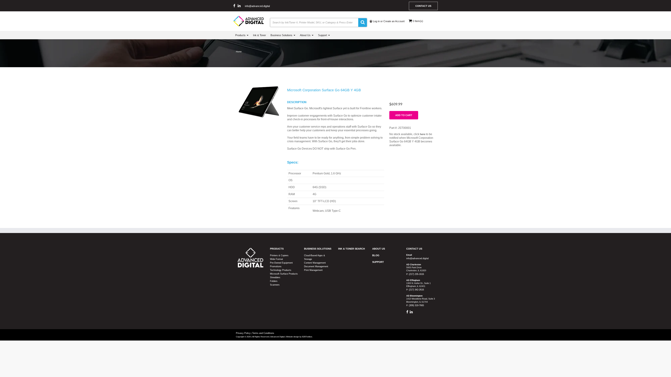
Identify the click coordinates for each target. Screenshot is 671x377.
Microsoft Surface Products (284, 273)
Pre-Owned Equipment (281, 262)
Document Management (316, 266)
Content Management (315, 262)
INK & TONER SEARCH (351, 248)
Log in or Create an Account (388, 21)
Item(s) (418, 21)
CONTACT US (414, 248)
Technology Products (280, 270)
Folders (273, 281)
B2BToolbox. (307, 337)
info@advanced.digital (257, 6)
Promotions (276, 266)
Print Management (313, 270)
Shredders (275, 277)
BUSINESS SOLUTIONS (317, 248)
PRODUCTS (277, 248)
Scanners (275, 284)
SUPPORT (378, 262)
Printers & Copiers (279, 255)
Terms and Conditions (263, 333)
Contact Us (423, 6)
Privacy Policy (243, 333)
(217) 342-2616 (416, 289)
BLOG (375, 255)
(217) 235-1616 (416, 274)
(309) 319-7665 (416, 305)
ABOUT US (378, 248)
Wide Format (276, 259)
